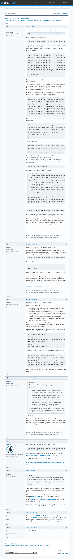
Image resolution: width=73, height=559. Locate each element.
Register (22, 11)
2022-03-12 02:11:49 (31, 26)
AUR (63, 3)
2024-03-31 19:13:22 (31, 512)
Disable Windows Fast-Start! (55, 462)
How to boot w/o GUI (42, 462)
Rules (11, 11)
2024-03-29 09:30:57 (31, 441)
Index (6, 11)
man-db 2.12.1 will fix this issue (41, 515)
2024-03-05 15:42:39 (31, 299)
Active (58, 13)
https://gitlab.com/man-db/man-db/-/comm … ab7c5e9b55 (42, 455)
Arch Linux (8, 2)
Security (59, 3)
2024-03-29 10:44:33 (31, 470)
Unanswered (64, 13)
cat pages (34, 517)
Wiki (49, 3)
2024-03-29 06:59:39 (31, 378)
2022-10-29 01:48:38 (31, 244)
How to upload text (31, 462)
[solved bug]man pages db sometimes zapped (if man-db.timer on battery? (35, 20)
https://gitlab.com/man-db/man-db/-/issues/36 (43, 499)
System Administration (20, 18)
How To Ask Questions (37, 231)
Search (16, 11)
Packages (39, 3)
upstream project (35, 496)
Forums (45, 3)
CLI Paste (28, 231)
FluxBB (65, 553)
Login (27, 11)
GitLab (54, 3)
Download (69, 3)
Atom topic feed (64, 550)
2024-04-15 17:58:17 (31, 527)
